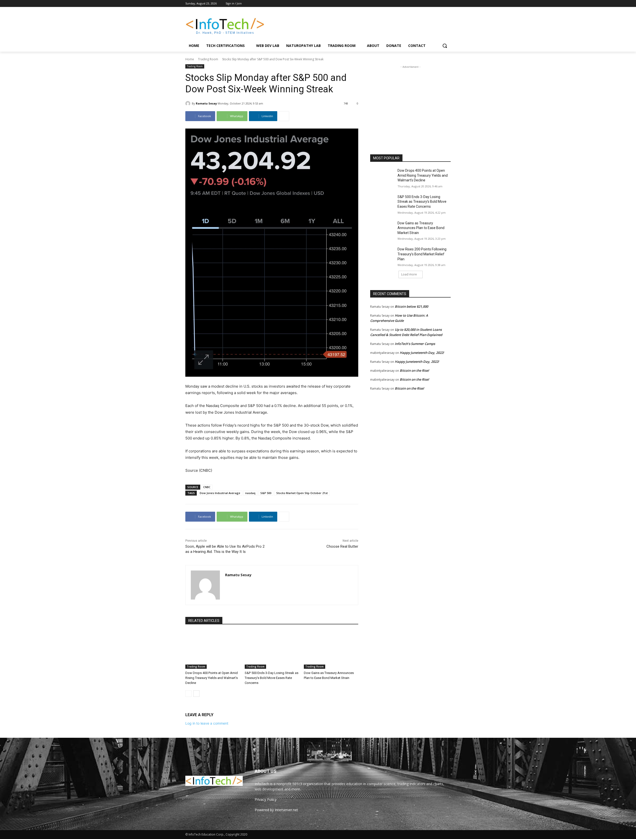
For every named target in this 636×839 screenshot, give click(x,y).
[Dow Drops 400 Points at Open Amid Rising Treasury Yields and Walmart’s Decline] (212, 650)
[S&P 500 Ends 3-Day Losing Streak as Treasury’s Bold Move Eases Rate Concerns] (272, 650)
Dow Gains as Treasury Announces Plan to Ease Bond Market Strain (421, 228)
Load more (409, 274)
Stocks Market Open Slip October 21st (302, 493)
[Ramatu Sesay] (188, 103)
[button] (445, 46)
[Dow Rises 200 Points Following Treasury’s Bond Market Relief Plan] (382, 255)
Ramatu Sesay (206, 103)
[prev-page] (188, 693)
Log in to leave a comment (206, 723)
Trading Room (208, 59)
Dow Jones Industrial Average (220, 493)
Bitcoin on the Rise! (414, 370)
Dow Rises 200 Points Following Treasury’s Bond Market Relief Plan (422, 254)
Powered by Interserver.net (276, 809)
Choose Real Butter (342, 546)
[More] (284, 116)
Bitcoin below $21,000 (411, 306)
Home (189, 59)
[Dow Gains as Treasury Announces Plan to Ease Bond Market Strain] (331, 650)
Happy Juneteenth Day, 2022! (422, 352)
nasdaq (250, 493)
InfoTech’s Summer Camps (415, 343)
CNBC (206, 487)
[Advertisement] (355, 25)
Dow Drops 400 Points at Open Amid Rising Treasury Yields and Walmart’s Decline (211, 678)
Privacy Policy (266, 799)
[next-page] (196, 693)
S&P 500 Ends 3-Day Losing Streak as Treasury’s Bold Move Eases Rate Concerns (271, 678)
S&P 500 (265, 493)
